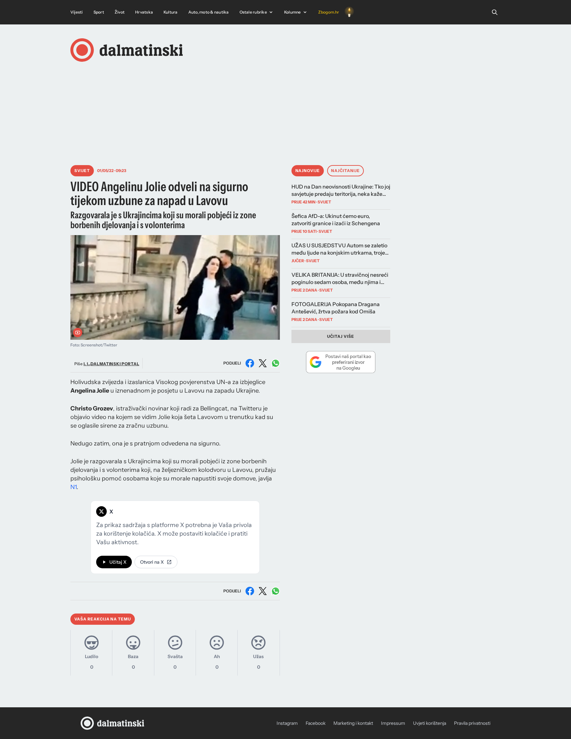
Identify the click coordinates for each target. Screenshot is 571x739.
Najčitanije (345, 170)
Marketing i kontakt (353, 723)
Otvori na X (152, 562)
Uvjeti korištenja (429, 723)
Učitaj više (340, 336)
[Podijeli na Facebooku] (250, 363)
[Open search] (495, 12)
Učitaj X (118, 562)
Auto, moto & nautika (208, 12)
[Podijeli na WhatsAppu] (275, 363)
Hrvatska (144, 12)
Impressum (393, 723)
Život (120, 12)
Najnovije (307, 170)
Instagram (287, 723)
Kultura (171, 12)
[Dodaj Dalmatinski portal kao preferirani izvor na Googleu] (340, 362)
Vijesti (76, 12)
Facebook (315, 723)
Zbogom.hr (328, 12)
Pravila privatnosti (472, 723)
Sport (99, 12)
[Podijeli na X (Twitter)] (263, 363)
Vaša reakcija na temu (102, 618)
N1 (73, 487)
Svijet (82, 170)
